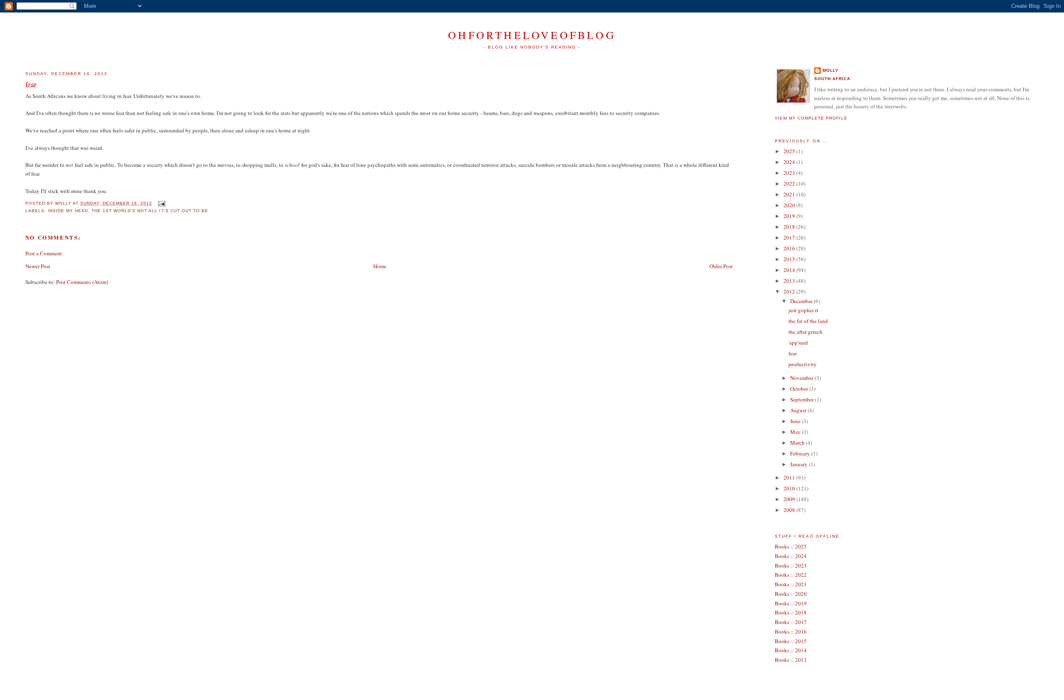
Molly (831, 70)
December (802, 301)
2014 (789, 270)
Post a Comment (43, 253)
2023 (789, 172)
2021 (789, 194)
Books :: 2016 (791, 631)
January (799, 464)
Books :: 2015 (791, 641)
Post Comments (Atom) (82, 282)
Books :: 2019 (791, 603)
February (800, 453)
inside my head (68, 210)
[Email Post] (160, 203)
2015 (789, 259)
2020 (789, 205)
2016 (789, 248)
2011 (789, 477)
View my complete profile (811, 118)
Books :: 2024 (791, 556)
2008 (789, 510)
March (798, 442)
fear (31, 84)
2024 (789, 162)
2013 (789, 280)
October (799, 388)
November (802, 378)
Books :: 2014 (791, 650)
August (799, 410)
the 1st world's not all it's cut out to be (149, 210)
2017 (789, 237)
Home (380, 266)
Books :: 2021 (791, 584)
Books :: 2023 (791, 565)
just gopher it (803, 310)
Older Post (721, 266)
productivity (802, 364)
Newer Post (37, 266)
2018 (789, 226)
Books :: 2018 (791, 612)
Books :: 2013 (791, 659)
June (796, 421)
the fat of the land (808, 321)
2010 (789, 488)
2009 (789, 499)
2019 (789, 216)
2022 (789, 183)
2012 (789, 291)
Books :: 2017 (791, 622)
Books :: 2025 (791, 546)
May (796, 432)
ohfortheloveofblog (532, 35)
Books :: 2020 (791, 593)
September (802, 399)
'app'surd (798, 342)
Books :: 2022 (791, 574)
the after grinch (805, 331)
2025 (789, 151)
